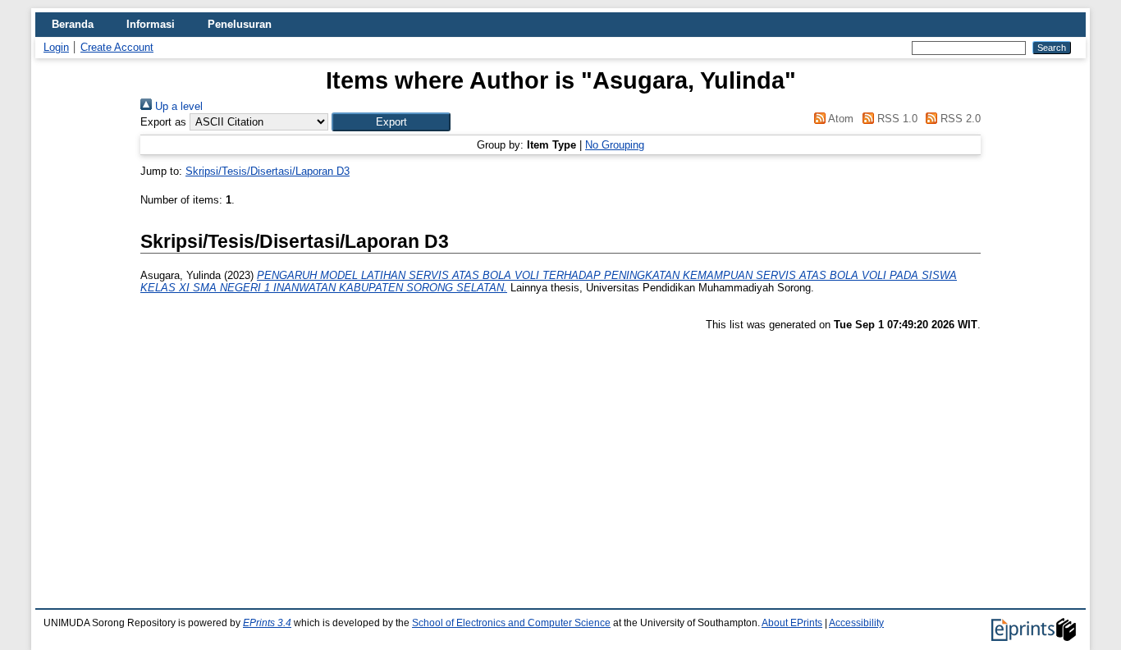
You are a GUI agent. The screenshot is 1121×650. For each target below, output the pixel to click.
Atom (839, 118)
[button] (391, 121)
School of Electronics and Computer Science (511, 623)
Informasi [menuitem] (150, 24)
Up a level (177, 106)
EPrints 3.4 (267, 623)
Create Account (116, 47)
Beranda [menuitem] (73, 24)
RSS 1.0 (895, 118)
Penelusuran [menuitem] (240, 24)
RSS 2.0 (959, 118)
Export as (163, 122)
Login (56, 47)
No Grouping (614, 145)
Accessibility (856, 623)
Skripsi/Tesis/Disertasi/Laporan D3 (267, 171)
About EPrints (792, 623)
